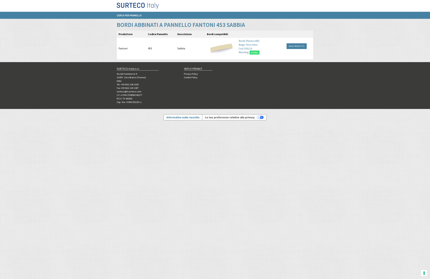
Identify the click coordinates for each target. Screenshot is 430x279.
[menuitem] (131, 15)
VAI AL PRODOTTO (297, 46)
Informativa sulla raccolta (182, 117)
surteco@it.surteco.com (129, 91)
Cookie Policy (191, 77)
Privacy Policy (191, 73)
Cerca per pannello (129, 15)
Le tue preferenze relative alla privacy (230, 117)
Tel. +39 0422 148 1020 (128, 84)
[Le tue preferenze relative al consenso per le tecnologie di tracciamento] (424, 273)
